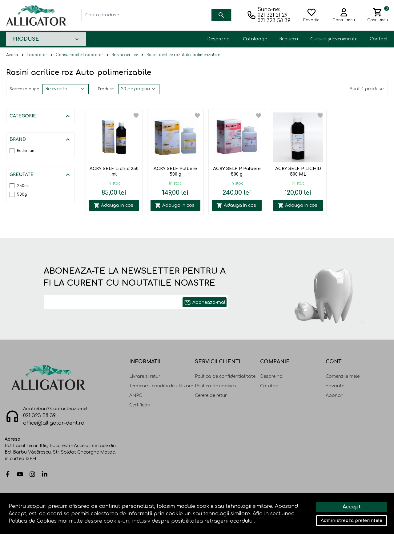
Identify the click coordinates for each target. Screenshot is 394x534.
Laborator (37, 55)
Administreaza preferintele (351, 520)
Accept (352, 507)
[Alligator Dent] (36, 15)
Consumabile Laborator (79, 55)
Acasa (12, 55)
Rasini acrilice (125, 55)
